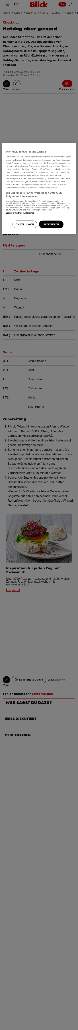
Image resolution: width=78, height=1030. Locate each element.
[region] (39, 188)
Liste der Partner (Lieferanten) (20, 213)
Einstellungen (25, 224)
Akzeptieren (51, 224)
